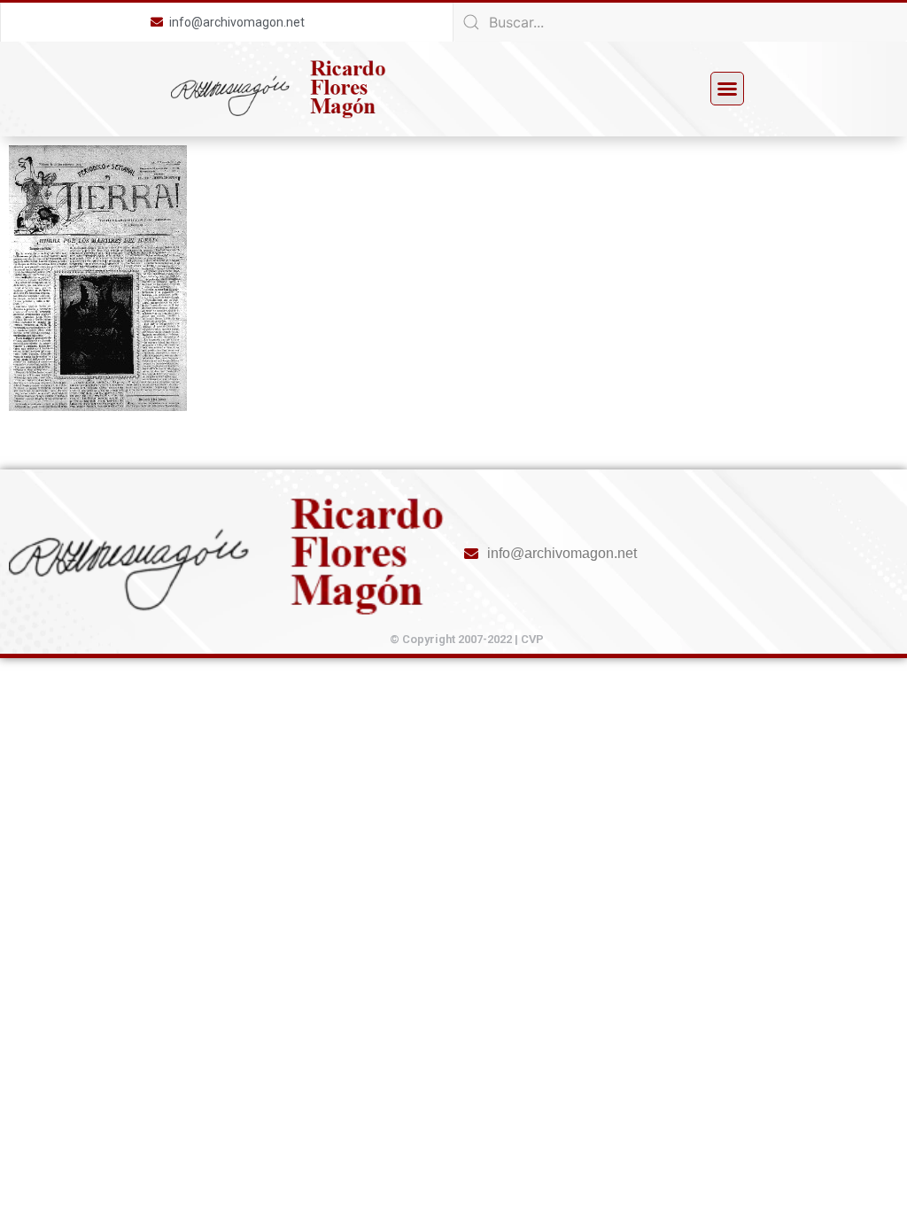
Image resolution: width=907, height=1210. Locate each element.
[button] (727, 88)
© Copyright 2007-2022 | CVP (467, 639)
